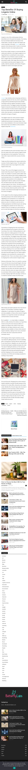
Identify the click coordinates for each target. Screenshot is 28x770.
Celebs (3, 580)
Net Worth (4, 644)
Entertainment (5, 586)
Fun (3, 605)
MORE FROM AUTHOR (17, 435)
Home (2, 5)
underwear (4, 405)
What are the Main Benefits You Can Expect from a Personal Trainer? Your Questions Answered (20, 413)
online (15, 403)
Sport (3, 666)
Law (3, 629)
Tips (3, 672)
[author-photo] (14, 427)
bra (9, 320)
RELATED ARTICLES (6, 435)
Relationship (5, 656)
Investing (4, 625)
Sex (3, 658)
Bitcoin (3, 562)
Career (3, 574)
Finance (4, 599)
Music (3, 641)
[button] (2, 2)
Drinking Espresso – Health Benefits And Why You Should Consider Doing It (7, 412)
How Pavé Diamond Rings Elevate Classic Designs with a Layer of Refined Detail (17, 440)
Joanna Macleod (4, 485)
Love (3, 633)
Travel (3, 674)
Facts (3, 590)
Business (4, 566)
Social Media (5, 662)
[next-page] (4, 459)
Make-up (4, 635)
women (8, 405)
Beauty (3, 560)
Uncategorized (5, 676)
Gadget (3, 607)
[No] (26, 765)
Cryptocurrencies (6, 582)
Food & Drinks (5, 603)
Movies (3, 639)
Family (3, 592)
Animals (4, 556)
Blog (3, 564)
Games (3, 611)
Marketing (4, 637)
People (3, 648)
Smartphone (5, 660)
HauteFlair (12, 126)
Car (3, 572)
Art (3, 558)
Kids (3, 627)
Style (3, 668)
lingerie (17, 44)
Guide (3, 615)
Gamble (4, 609)
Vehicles (4, 678)
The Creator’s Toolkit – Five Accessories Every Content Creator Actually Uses (17, 501)
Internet (4, 623)
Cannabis (4, 570)
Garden (4, 613)
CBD (3, 578)
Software (4, 664)
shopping (19, 403)
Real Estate (4, 654)
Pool (3, 652)
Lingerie (3, 98)
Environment (5, 588)
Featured (4, 597)
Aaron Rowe (5, 14)
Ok (14, 768)
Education (4, 584)
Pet (3, 650)
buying (6, 403)
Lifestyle (6, 5)
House (3, 619)
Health (3, 617)
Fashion (4, 594)
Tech (3, 670)
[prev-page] (2, 459)
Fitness (3, 601)
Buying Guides (5, 568)
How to (3, 621)
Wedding (4, 680)
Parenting (4, 646)
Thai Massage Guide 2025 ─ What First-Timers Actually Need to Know (18, 447)
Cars (3, 576)
